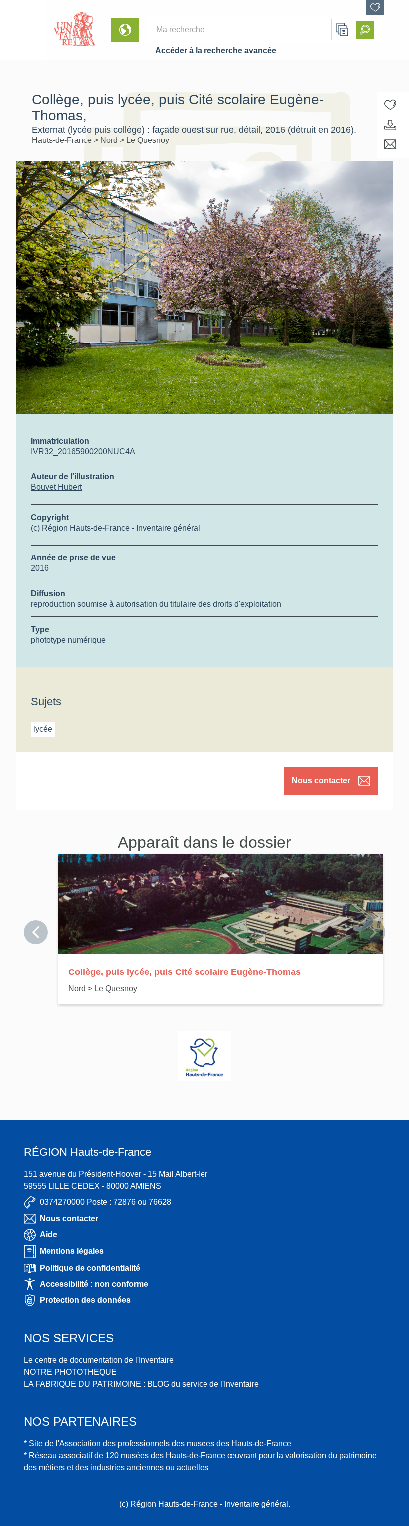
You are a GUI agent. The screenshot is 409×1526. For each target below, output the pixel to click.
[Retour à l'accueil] (23, 30)
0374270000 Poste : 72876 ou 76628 (105, 1202)
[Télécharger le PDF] (390, 125)
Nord (110, 140)
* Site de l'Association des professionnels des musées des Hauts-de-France (157, 1443)
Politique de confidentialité (90, 1268)
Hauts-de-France (63, 140)
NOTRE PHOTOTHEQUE (70, 1372)
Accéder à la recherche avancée (215, 50)
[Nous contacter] (390, 144)
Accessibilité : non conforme (94, 1284)
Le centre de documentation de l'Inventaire (99, 1360)
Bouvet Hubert (56, 487)
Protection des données (85, 1300)
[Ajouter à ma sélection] (390, 105)
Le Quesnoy (147, 140)
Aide (48, 1234)
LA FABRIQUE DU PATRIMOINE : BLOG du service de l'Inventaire (141, 1384)
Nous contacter (321, 780)
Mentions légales (72, 1251)
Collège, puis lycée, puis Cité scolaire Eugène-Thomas (184, 972)
